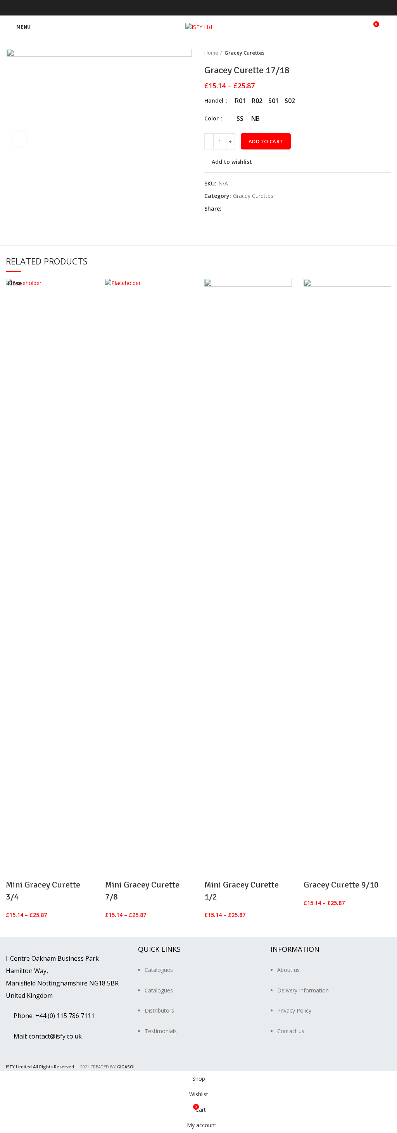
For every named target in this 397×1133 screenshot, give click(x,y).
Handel (214, 100)
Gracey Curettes (244, 52)
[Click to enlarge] (19, 138)
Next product (387, 53)
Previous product (372, 53)
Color (212, 118)
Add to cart (266, 141)
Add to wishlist (232, 162)
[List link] (198, 995)
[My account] (388, 27)
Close (14, 283)
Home (211, 52)
